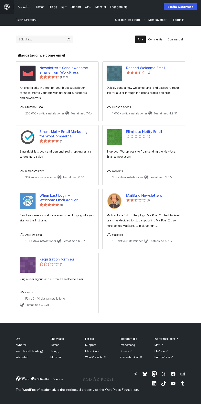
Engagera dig (128, 338)
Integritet (22, 357)
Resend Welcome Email (145, 68)
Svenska (58, 379)
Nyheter (21, 344)
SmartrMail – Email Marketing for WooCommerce (63, 134)
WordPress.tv (95, 357)
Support (90, 344)
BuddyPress (164, 357)
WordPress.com (166, 338)
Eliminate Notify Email (144, 132)
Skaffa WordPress (180, 6)
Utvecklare (92, 351)
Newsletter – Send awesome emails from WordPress (63, 70)
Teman (54, 344)
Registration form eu (56, 259)
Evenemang (127, 344)
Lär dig (89, 338)
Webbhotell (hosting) (29, 351)
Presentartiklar (131, 357)
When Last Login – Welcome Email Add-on (58, 197)
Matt (159, 344)
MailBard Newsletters (144, 195)
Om (18, 338)
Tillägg (54, 351)
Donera (126, 351)
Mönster (55, 357)
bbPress (161, 351)
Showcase (57, 338)
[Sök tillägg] (69, 39)
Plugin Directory (26, 19)
